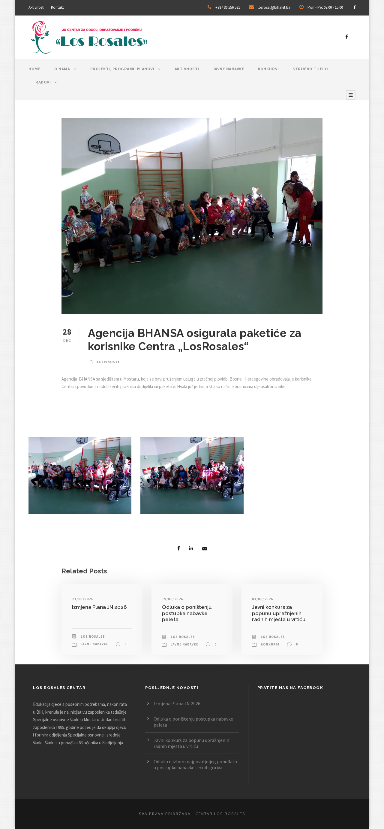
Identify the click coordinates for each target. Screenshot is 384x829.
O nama (62, 69)
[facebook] (354, 7)
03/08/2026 (262, 599)
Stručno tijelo (310, 69)
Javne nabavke (228, 69)
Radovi (43, 82)
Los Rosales (93, 636)
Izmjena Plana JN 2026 (99, 607)
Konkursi (268, 69)
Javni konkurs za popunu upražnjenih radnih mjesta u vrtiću (279, 613)
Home (34, 69)
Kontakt (57, 7)
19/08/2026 (172, 599)
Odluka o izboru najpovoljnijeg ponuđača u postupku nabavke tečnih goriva (195, 764)
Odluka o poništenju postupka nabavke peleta (187, 613)
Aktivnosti (36, 7)
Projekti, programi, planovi (122, 69)
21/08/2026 (82, 599)
